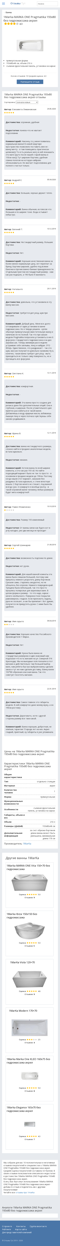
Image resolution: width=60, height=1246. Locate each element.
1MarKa (27, 843)
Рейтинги (6, 1229)
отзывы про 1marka (25, 1192)
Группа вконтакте (38, 1226)
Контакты (21, 1226)
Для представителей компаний (17, 1232)
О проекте (7, 1226)
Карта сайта (21, 1229)
